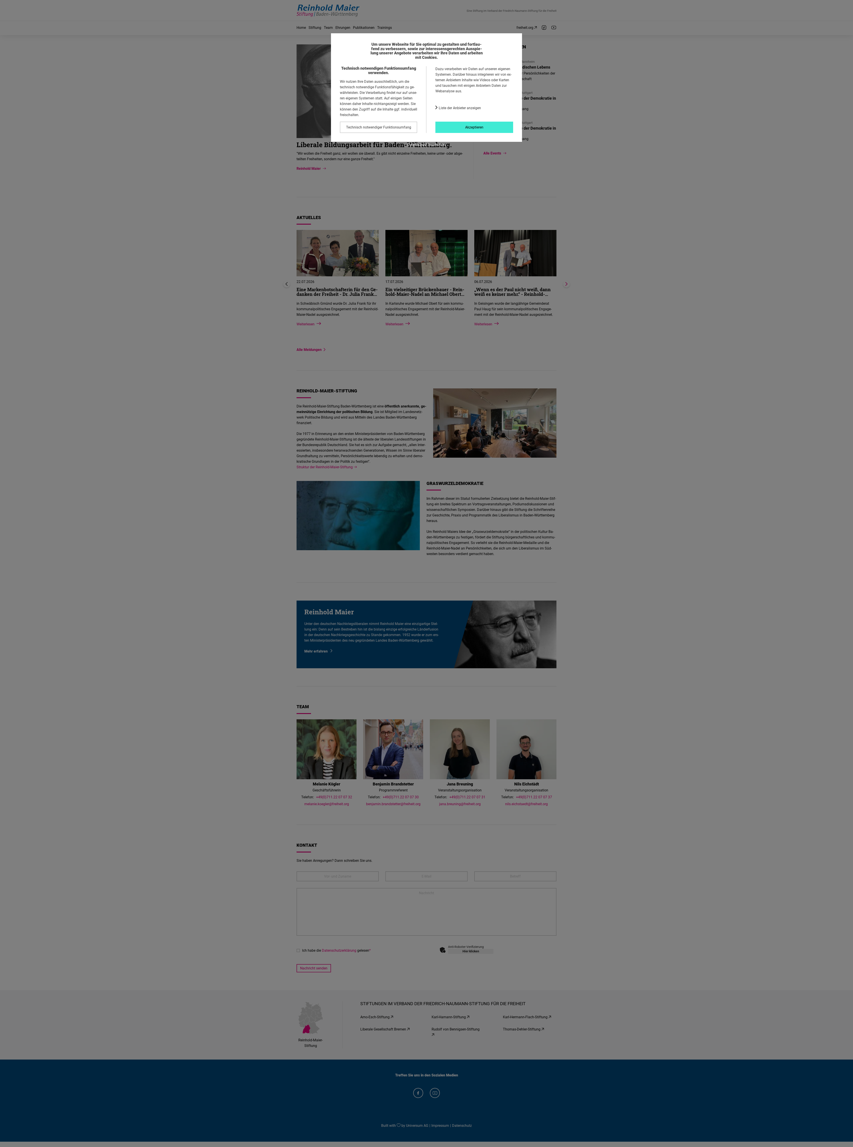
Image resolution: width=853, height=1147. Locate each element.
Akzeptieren (474, 127)
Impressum (437, 144)
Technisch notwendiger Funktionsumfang (378, 127)
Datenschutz (417, 144)
